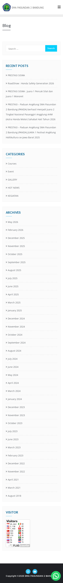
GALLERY (12, 179)
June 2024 (13, 366)
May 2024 (13, 374)
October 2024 (15, 334)
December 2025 (16, 238)
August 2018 (14, 495)
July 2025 (12, 278)
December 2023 (16, 407)
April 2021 (13, 479)
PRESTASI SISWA (16, 75)
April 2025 (13, 294)
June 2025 (13, 286)
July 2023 (12, 431)
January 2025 (15, 310)
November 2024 (16, 326)
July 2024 (12, 358)
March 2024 (14, 390)
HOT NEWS (14, 187)
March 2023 (14, 447)
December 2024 (16, 318)
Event (11, 171)
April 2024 (13, 382)
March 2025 (14, 302)
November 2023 (16, 415)
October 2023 (15, 423)
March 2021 (14, 487)
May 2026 (13, 221)
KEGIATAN (13, 195)
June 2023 (13, 439)
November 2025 (16, 246)
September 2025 (17, 262)
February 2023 (15, 455)
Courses (12, 163)
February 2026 (15, 229)
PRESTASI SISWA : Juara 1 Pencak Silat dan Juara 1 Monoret (29, 94)
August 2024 (14, 350)
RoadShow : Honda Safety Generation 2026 (31, 83)
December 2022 (16, 463)
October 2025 (15, 254)
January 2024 (15, 399)
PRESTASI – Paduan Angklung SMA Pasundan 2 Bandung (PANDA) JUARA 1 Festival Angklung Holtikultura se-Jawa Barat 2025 (31, 132)
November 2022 (16, 471)
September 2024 (17, 342)
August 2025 (14, 270)
